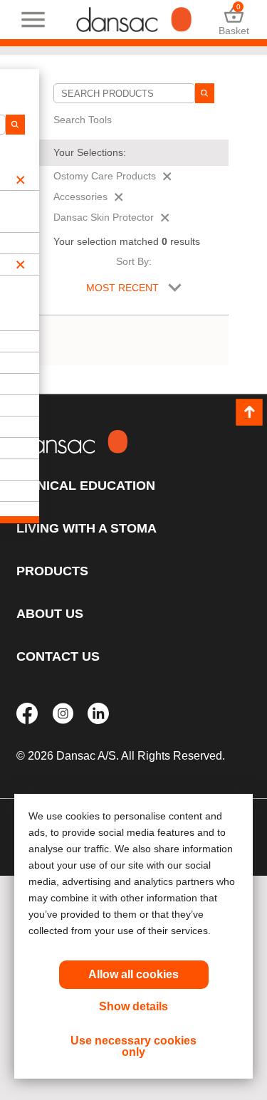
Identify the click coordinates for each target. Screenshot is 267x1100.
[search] (204, 93)
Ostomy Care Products (104, 176)
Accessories (80, 196)
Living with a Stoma (86, 528)
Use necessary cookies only (133, 1046)
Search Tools (82, 119)
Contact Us (58, 656)
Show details (133, 1006)
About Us (49, 614)
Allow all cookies (133, 974)
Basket (234, 20)
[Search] (15, 125)
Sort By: (134, 261)
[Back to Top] (249, 412)
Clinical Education (85, 485)
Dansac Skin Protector (103, 217)
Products (52, 571)
